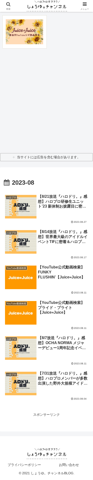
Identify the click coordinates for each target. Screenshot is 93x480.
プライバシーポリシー (24, 465)
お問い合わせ (69, 465)
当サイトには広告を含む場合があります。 (48, 157)
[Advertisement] (46, 100)
